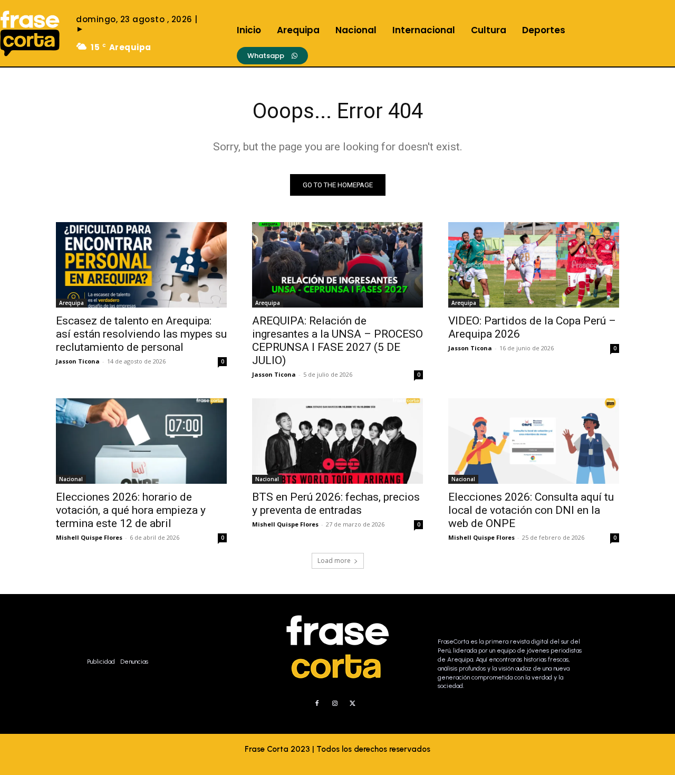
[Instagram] (335, 703)
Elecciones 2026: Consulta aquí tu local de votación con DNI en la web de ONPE (531, 510)
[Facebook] (317, 703)
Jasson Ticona (78, 361)
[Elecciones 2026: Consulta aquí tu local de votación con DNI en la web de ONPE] (533, 441)
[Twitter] (352, 703)
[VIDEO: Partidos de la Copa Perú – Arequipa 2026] (533, 265)
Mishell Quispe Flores (89, 537)
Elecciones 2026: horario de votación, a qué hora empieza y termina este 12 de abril (131, 510)
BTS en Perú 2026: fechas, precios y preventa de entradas (336, 503)
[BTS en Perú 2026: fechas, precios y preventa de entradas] (337, 441)
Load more (334, 560)
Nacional (71, 479)
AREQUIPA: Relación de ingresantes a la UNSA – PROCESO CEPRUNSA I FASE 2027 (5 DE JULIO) (337, 340)
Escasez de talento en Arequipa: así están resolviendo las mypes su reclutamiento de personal (141, 333)
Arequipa (71, 303)
